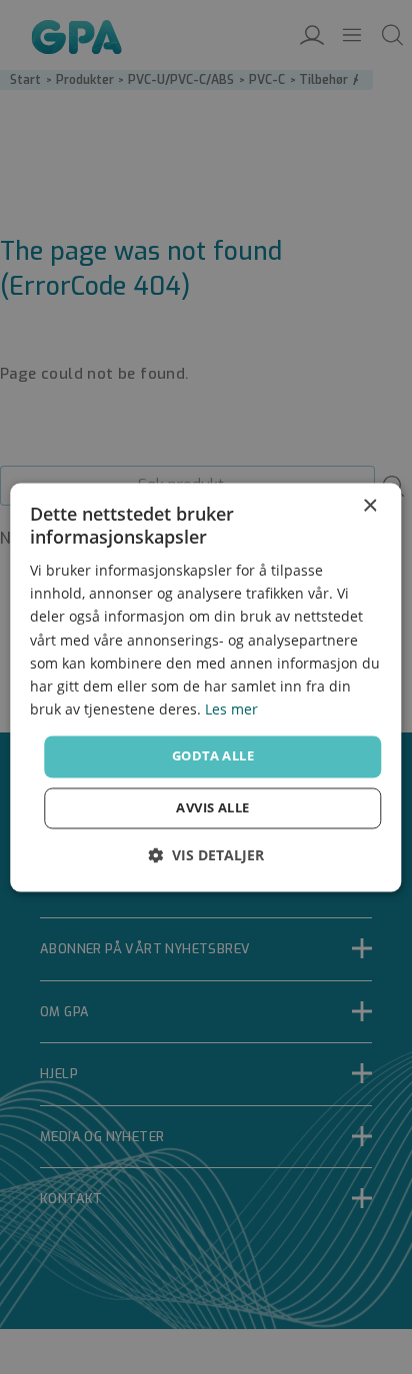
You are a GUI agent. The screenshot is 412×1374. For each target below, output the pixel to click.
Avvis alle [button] (212, 807)
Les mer (231, 708)
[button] (206, 854)
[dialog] (205, 687)
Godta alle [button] (213, 755)
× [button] (369, 506)
